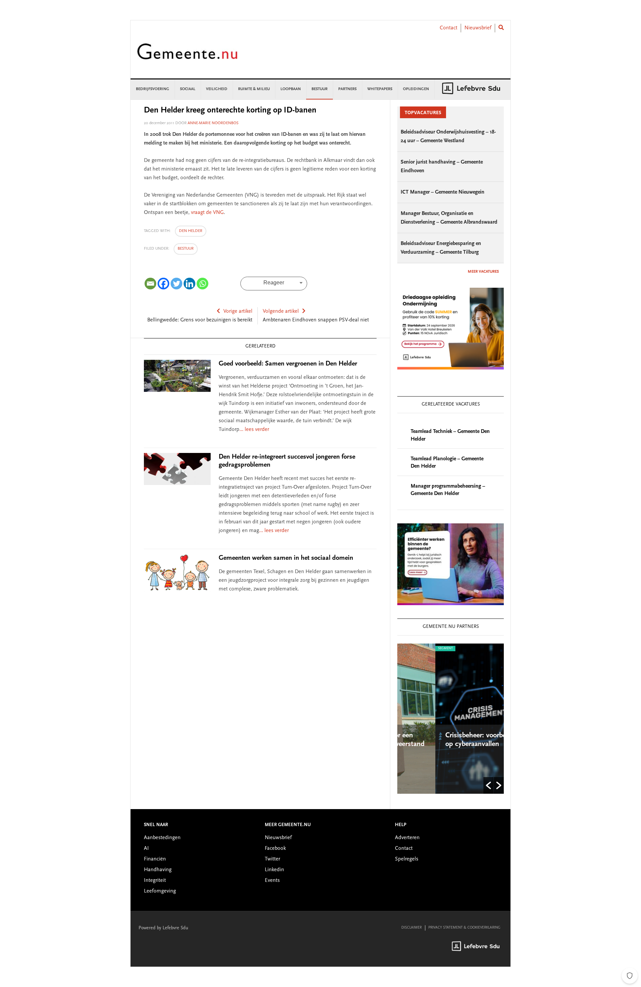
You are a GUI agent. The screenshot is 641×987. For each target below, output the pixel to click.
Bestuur (186, 249)
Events (272, 880)
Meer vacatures (483, 272)
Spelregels (406, 859)
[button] (488, 785)
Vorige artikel (237, 311)
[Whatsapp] (202, 283)
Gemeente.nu (187, 55)
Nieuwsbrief (477, 28)
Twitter (272, 859)
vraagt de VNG (207, 212)
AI (146, 848)
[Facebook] (163, 283)
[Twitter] (176, 283)
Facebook (275, 848)
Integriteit (155, 880)
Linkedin (274, 870)
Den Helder (190, 231)
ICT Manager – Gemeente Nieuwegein (442, 192)
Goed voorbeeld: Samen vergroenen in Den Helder (288, 363)
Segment (410, 648)
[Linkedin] (189, 283)
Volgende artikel (281, 311)
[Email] (150, 283)
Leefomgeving (160, 891)
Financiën (155, 859)
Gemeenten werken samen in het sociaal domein (286, 558)
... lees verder (254, 429)
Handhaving (158, 870)
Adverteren (407, 837)
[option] (453, 719)
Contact (448, 28)
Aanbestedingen (162, 837)
